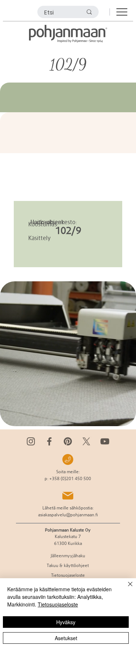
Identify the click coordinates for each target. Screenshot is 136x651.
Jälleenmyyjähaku (68, 555)
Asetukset (66, 638)
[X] (86, 441)
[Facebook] (49, 441)
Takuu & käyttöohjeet (68, 565)
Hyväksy (65, 622)
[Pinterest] (67, 441)
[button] (123, 417)
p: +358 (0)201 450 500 (68, 478)
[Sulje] (126, 588)
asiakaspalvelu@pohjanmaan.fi (68, 514)
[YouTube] (104, 441)
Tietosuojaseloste (58, 604)
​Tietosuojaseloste (68, 575)
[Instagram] (30, 441)
